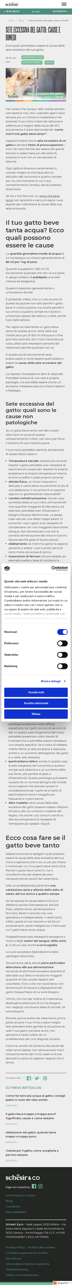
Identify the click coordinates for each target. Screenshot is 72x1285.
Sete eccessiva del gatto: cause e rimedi (48, 20)
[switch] (62, 643)
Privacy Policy (15, 1247)
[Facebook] (34, 1186)
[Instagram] (40, 1186)
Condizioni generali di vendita (27, 1253)
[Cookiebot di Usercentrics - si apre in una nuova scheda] (52, 568)
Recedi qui (13, 1258)
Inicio (11, 20)
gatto (49, 62)
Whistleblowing (17, 1269)
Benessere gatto (32, 57)
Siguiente (59, 11)
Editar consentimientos (22, 1275)
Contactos (13, 1206)
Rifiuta (36, 714)
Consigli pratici (32, 62)
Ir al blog (13, 11)
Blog (21, 20)
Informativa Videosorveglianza (27, 1264)
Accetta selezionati (36, 703)
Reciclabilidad (16, 1212)
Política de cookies (41, 1247)
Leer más (11, 1105)
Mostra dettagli (51, 681)
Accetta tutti (36, 692)
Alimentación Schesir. (21, 1195)
